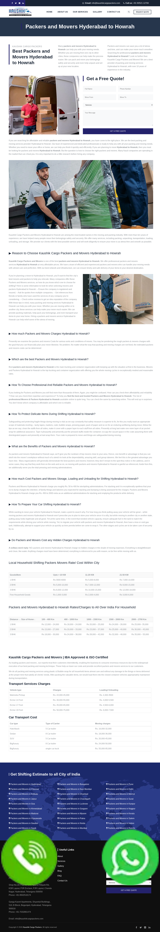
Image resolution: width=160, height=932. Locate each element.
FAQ (60, 876)
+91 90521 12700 (141, 3)
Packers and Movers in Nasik (23, 828)
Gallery (97, 12)
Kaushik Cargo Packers (32, 927)
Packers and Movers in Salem (120, 818)
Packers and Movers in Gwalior (24, 823)
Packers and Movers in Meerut (121, 794)
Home (49, 12)
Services (61, 861)
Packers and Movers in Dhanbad (73, 794)
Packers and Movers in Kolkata (24, 794)
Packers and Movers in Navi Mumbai (75, 789)
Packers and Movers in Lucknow (73, 804)
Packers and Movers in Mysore (72, 813)
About (60, 856)
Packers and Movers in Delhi (120, 789)
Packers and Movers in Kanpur (121, 804)
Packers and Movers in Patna (72, 818)
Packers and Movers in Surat (120, 799)
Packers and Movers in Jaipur (23, 799)
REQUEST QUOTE (142, 12)
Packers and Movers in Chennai (24, 789)
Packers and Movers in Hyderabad (25, 784)
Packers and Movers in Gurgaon (73, 809)
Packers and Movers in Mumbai (73, 828)
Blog (60, 871)
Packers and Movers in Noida (72, 823)
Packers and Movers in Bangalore (74, 784)
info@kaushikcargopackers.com (106, 3)
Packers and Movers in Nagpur (121, 809)
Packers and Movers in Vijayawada (26, 818)
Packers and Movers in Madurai (24, 813)
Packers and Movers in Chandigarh (74, 799)
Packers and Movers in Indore (120, 823)
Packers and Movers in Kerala (120, 813)
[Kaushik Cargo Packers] (20, 12)
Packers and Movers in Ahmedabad (26, 809)
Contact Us (113, 12)
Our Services (80, 12)
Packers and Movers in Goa (22, 804)
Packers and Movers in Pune (120, 784)
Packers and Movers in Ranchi (121, 828)
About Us (63, 12)
